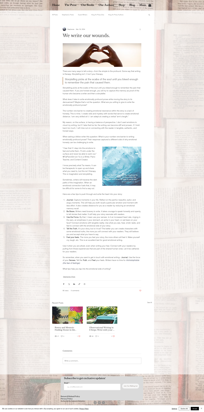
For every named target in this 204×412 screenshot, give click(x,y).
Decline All (184, 409)
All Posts (55, 15)
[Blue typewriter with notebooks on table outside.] (102, 315)
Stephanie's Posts (68, 15)
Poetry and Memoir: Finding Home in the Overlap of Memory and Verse (67, 328)
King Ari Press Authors (115, 15)
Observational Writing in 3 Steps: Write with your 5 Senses (101, 328)
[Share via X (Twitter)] (69, 284)
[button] (149, 5)
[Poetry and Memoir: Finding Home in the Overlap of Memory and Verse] (67, 315)
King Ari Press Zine (97, 15)
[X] (103, 402)
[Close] (201, 408)
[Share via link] (79, 284)
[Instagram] (95, 402)
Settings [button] (174, 409)
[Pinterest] (99, 402)
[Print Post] (85, 284)
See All (149, 302)
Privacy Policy (84, 409)
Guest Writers (82, 15)
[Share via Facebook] (64, 284)
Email (66, 383)
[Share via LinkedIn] (74, 284)
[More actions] (140, 29)
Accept (195, 409)
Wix (117, 405)
